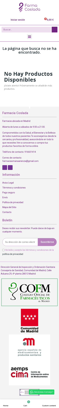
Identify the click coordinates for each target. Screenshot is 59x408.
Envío (5, 197)
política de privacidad (12, 254)
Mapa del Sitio (9, 207)
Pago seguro (8, 192)
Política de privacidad (12, 202)
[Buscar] (54, 29)
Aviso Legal (8, 182)
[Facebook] (4, 167)
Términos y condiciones (14, 187)
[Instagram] (10, 167)
